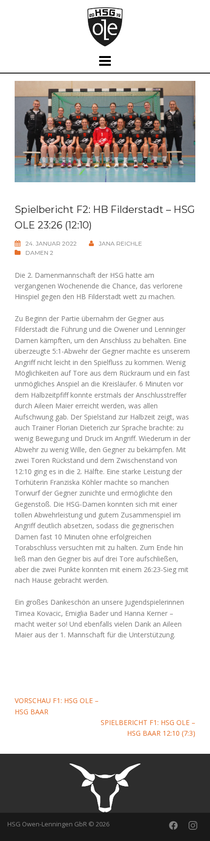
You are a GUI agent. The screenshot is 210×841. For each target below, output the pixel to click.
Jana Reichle (120, 243)
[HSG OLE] (105, 26)
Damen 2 (39, 252)
